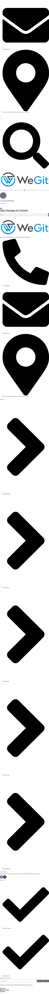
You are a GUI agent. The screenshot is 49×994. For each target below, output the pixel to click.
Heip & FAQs (4, 990)
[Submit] (43, 981)
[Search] (48, 214)
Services (2, 988)
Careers (2, 991)
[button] (24, 190)
